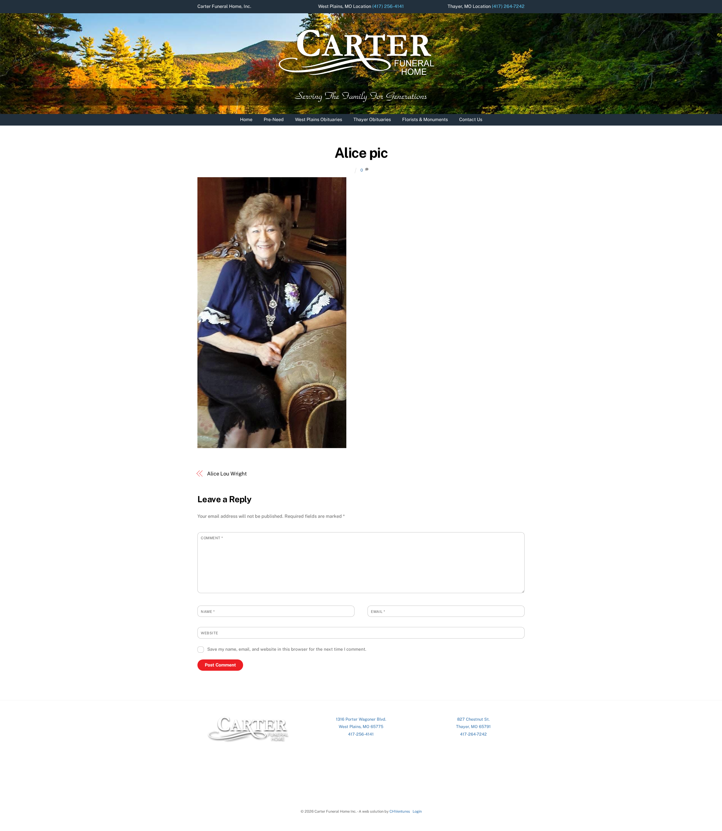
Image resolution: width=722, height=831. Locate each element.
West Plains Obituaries (318, 119)
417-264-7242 (473, 734)
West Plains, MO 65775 (361, 726)
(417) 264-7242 (508, 6)
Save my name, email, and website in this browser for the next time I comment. (286, 649)
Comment (212, 538)
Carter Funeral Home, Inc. (224, 6)
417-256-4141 (361, 734)
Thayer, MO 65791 (473, 726)
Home (246, 119)
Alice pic (361, 152)
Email (378, 611)
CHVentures (399, 811)
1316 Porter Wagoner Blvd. (361, 719)
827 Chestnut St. (473, 719)
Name (208, 611)
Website (209, 633)
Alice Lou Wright (227, 474)
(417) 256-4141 (388, 6)
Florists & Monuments (425, 119)
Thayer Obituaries (372, 119)
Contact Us (470, 119)
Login (417, 811)
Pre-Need (274, 119)
